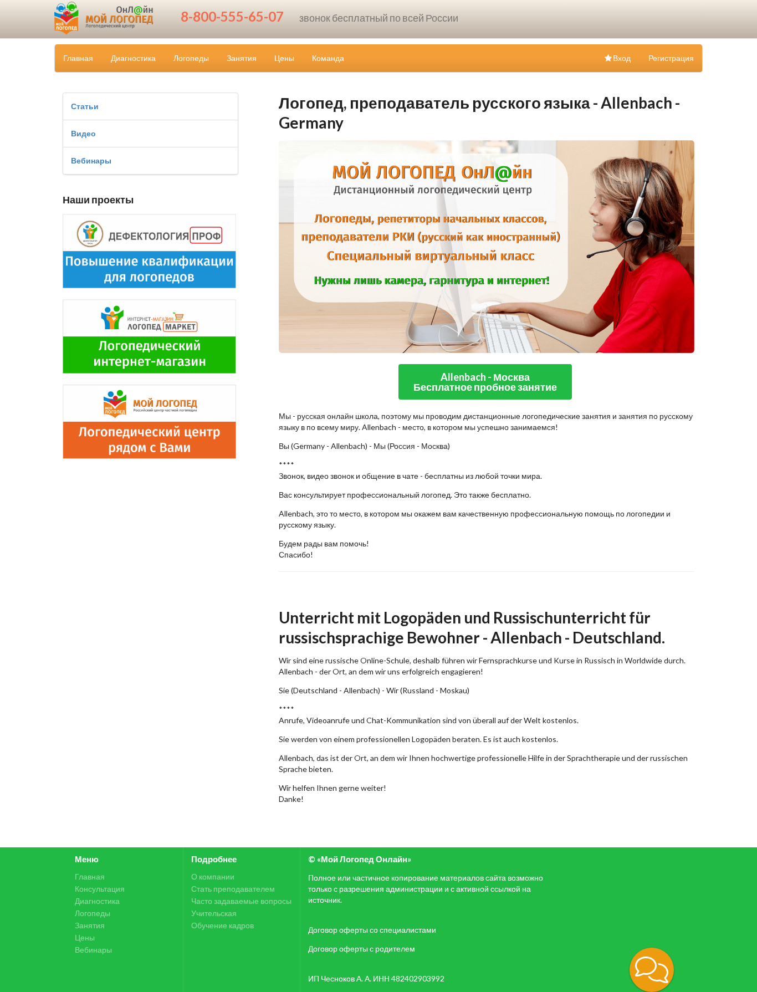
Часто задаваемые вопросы (241, 901)
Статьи (85, 106)
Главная (78, 58)
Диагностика (133, 58)
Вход (622, 58)
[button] (652, 970)
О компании (212, 876)
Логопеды (191, 58)
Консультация (100, 888)
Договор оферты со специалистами (372, 929)
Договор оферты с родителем (361, 948)
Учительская (214, 913)
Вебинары (91, 160)
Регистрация (671, 58)
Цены (284, 58)
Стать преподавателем (233, 888)
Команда (328, 58)
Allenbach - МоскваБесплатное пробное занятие (485, 382)
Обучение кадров (222, 925)
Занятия (242, 58)
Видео (83, 133)
